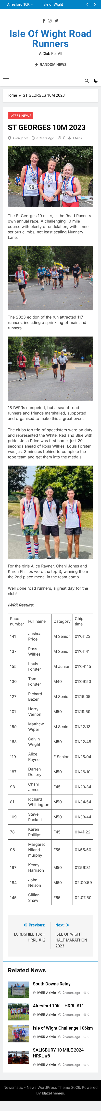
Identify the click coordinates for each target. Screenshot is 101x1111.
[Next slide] (94, 4)
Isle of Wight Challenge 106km (49, 5)
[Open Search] (87, 81)
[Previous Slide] (87, 4)
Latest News (20, 115)
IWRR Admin (46, 992)
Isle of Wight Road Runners (50, 38)
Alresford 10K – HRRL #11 (20, 5)
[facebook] (44, 21)
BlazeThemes (53, 1093)
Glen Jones (20, 137)
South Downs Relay (52, 983)
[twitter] (56, 21)
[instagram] (50, 21)
